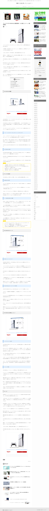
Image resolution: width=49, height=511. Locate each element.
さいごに (13, 87)
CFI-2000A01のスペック (15, 84)
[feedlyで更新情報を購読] (39, 75)
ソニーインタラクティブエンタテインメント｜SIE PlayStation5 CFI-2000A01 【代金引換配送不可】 (17, 111)
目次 (16, 79)
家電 (4, 459)
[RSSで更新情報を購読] (40, 75)
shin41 (40, 66)
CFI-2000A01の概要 (14, 81)
